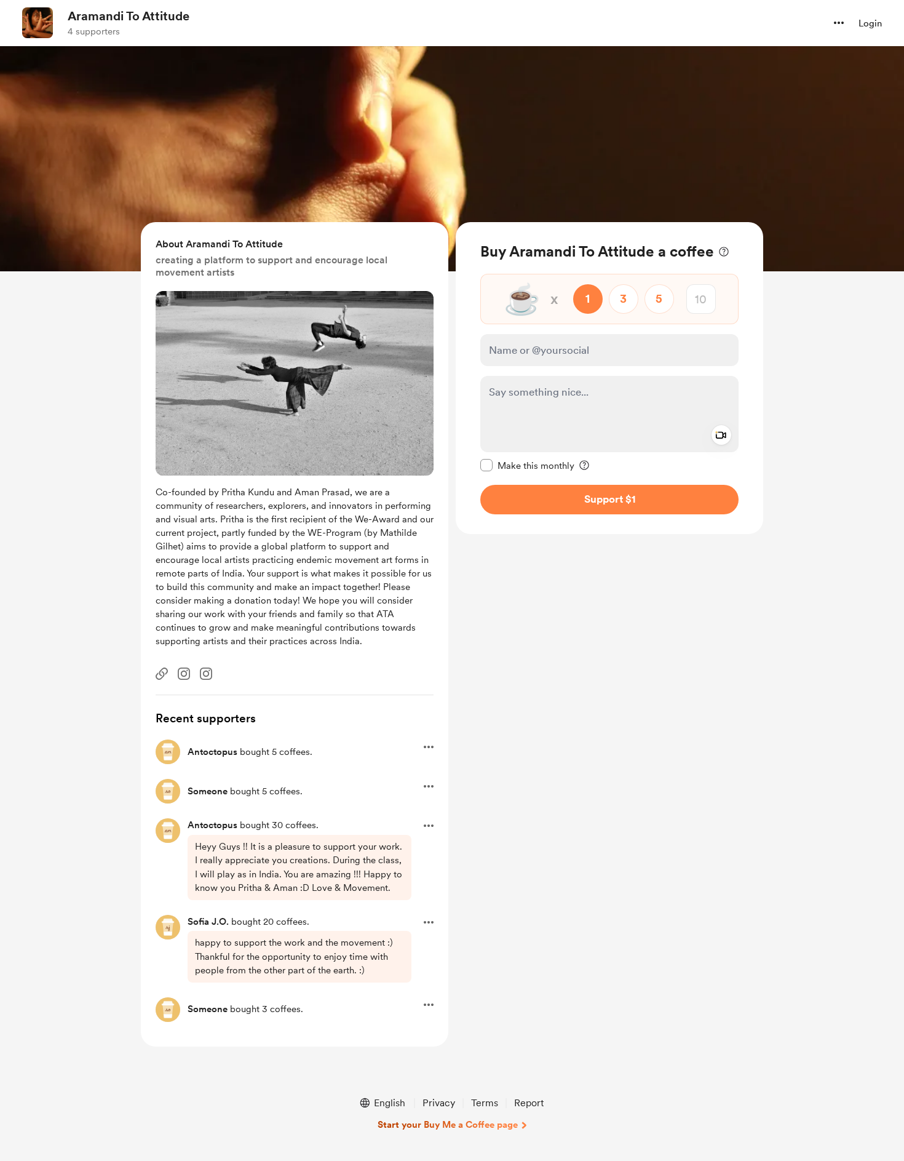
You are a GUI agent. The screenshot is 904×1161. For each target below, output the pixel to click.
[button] (839, 23)
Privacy (438, 1103)
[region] (609, 378)
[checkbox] (527, 465)
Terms (484, 1103)
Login (870, 23)
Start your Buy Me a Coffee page (448, 1124)
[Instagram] (184, 674)
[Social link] (162, 674)
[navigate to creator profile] (37, 22)
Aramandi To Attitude (128, 16)
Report (529, 1103)
